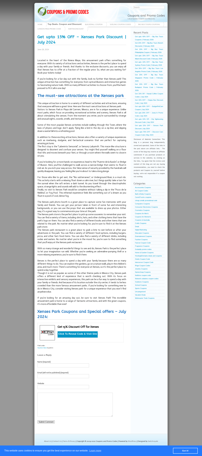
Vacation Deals (42, 348)
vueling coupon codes (120, 24)
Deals (137, 226)
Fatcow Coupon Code (143, 243)
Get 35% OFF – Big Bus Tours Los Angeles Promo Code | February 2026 (149, 69)
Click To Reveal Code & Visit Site (77, 333)
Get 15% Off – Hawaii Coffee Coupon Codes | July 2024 (149, 95)
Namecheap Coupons (143, 272)
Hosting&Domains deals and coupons (148, 256)
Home (40, 24)
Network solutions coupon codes (147, 278)
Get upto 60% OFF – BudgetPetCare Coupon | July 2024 (149, 107)
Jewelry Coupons (141, 269)
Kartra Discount (76, 29)
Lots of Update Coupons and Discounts (141, 19)
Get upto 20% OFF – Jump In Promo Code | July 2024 (149, 114)
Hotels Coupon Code (142, 259)
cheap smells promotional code (146, 200)
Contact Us (57, 441)
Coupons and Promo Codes (146, 15)
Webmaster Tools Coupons (145, 298)
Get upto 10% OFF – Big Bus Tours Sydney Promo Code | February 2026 (149, 63)
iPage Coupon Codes (142, 265)
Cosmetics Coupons (142, 210)
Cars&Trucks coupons (143, 197)
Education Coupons (142, 233)
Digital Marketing (141, 230)
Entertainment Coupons (143, 236)
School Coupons (141, 285)
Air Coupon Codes (141, 191)
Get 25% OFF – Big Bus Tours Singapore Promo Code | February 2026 (149, 78)
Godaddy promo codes (143, 249)
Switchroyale (153, 441)
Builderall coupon (93, 24)
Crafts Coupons (140, 223)
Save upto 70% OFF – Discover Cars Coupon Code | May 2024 (149, 133)
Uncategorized (140, 292)
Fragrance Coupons (142, 246)
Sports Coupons (141, 288)
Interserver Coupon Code (144, 262)
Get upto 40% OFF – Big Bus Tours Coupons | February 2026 (149, 38)
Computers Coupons (142, 204)
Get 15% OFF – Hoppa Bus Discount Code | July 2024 (149, 101)
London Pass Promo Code (49, 29)
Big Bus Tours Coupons (149, 24)
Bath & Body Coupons (143, 194)
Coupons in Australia (142, 220)
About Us (47, 441)
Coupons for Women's (143, 217)
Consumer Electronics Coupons (146, 207)
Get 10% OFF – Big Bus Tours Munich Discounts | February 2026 (149, 44)
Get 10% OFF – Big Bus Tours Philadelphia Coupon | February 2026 (149, 50)
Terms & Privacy (69, 441)
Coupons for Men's (142, 213)
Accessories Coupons (143, 187)
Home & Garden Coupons (144, 252)
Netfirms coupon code (143, 275)
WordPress (132, 441)
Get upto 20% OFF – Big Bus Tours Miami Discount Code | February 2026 (149, 57)
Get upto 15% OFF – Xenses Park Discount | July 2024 (149, 127)
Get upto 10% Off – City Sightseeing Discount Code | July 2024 (149, 120)
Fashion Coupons (141, 239)
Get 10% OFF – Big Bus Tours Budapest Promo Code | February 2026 (149, 87)
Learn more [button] (95, 450)
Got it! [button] (185, 450)
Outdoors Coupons (142, 282)
